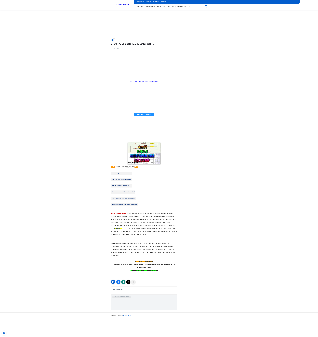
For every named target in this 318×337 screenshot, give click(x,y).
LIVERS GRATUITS (177, 6)
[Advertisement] (159, 24)
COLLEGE (159, 6)
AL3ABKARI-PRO (122, 5)
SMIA (164, 6)
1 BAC (142, 6)
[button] (118, 282)
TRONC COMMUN (150, 6)
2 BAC (137, 6)
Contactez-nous (140, 1)
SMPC (169, 6)
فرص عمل (187, 6)
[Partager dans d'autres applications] (133, 282)
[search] (206, 6)
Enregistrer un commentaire (121, 296)
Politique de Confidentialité (152, 1)
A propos (163, 1)
